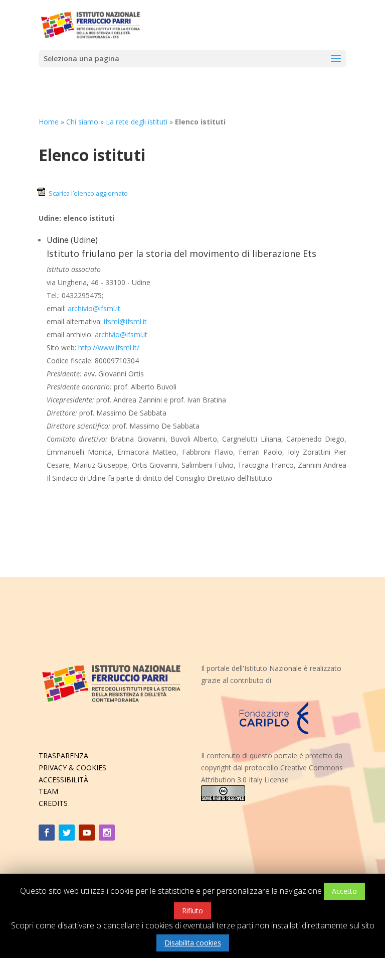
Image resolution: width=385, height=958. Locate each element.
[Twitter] (67, 833)
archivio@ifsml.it (94, 308)
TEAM (48, 791)
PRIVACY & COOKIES (72, 767)
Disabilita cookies (192, 942)
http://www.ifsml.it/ (108, 347)
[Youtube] (87, 833)
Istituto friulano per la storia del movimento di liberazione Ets (181, 253)
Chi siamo (82, 121)
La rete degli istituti (136, 121)
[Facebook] (47, 833)
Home (49, 121)
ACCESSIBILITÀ (63, 779)
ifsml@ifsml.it (125, 321)
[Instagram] (107, 833)
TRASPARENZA (63, 755)
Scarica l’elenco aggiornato (88, 193)
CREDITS (53, 803)
